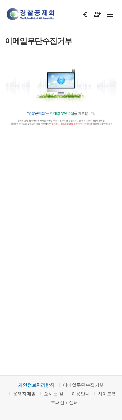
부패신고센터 (64, 402)
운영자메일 (24, 393)
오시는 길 (53, 393)
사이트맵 (107, 393)
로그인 (87, 22)
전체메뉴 (110, 15)
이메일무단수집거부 (83, 385)
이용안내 (81, 393)
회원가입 (100, 22)
